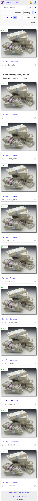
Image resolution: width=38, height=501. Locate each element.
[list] (3, 17)
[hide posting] (35, 65)
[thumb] (7, 17)
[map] (19, 17)
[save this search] (35, 8)
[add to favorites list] (2, 65)
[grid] (11, 17)
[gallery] (15, 17)
